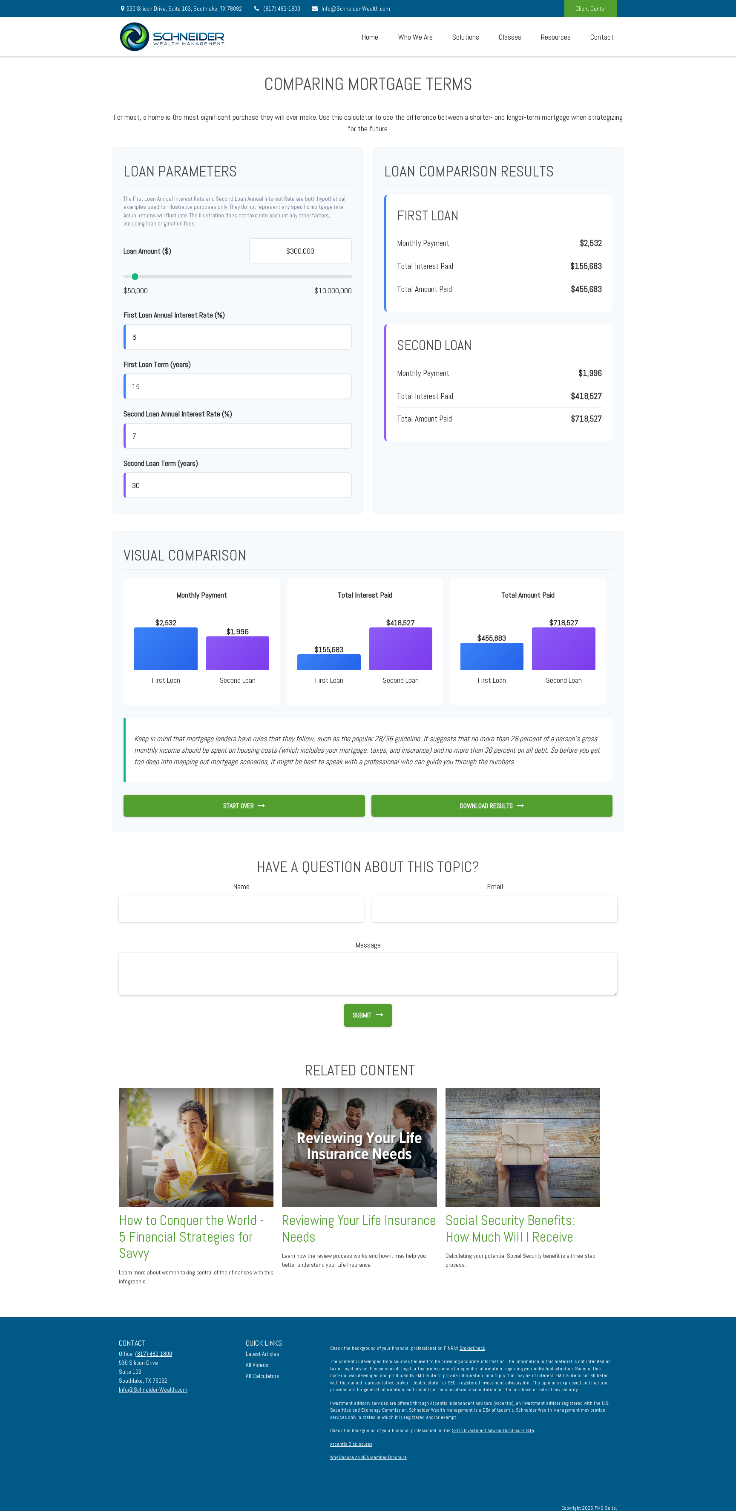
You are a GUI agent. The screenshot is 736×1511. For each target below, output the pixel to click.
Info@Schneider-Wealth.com (356, 8)
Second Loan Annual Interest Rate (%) (178, 414)
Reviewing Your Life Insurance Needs (359, 1228)
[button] (369, 36)
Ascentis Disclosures (351, 1444)
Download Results (486, 805)
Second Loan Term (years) (161, 463)
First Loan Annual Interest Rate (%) (174, 315)
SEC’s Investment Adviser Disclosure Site (493, 1430)
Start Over (238, 805)
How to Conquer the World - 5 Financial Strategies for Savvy (191, 1237)
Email (495, 886)
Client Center (590, 8)
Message (368, 945)
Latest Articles (262, 1354)
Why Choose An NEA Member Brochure (368, 1457)
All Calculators (262, 1376)
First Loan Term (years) (157, 364)
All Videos (257, 1365)
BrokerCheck (472, 1348)
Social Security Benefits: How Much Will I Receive (510, 1228)
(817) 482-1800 (281, 8)
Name (241, 886)
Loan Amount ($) (147, 251)
